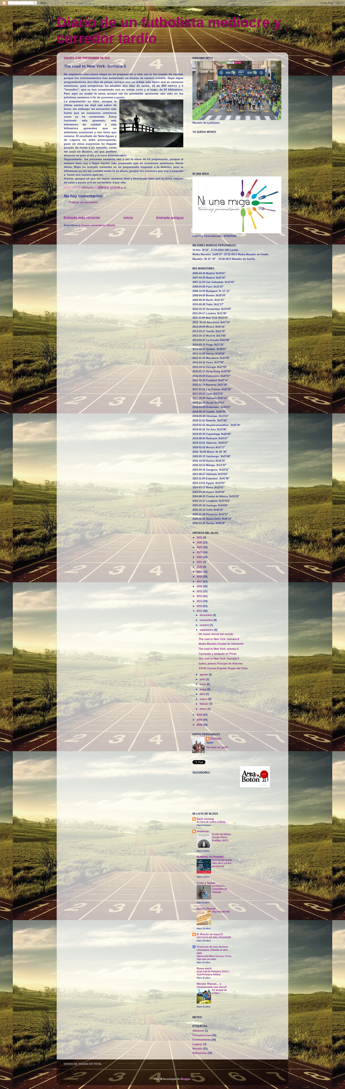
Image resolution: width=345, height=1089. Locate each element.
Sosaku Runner (206, 908)
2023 (200, 552)
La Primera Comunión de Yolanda (219, 889)
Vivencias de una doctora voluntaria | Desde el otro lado (212, 950)
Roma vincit (204, 968)
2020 (200, 567)
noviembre (207, 620)
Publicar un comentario (83, 202)
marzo (204, 699)
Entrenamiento (201, 1039)
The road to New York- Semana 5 (219, 658)
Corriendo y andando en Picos (217, 653)
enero (203, 709)
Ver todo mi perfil (217, 747)
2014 (200, 596)
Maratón (197, 1048)
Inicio (128, 218)
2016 (200, 586)
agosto (204, 674)
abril (203, 694)
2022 (200, 557)
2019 (200, 572)
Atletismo (198, 1030)
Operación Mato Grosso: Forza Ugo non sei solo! (214, 958)
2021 (200, 562)
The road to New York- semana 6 (219, 648)
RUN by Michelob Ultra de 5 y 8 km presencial (222, 863)
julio (203, 679)
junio (203, 684)
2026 (200, 537)
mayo (203, 689)
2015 (200, 591)
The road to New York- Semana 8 (219, 639)
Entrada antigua (169, 218)
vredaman (203, 831)
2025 (200, 542)
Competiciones (201, 1035)
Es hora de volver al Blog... (212, 822)
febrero (204, 704)
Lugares (197, 1044)
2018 (200, 576)
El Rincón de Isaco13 (210, 934)
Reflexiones (199, 1053)
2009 (200, 719)
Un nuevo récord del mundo (216, 634)
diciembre (206, 615)
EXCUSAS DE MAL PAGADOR (214, 937)
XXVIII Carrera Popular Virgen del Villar (223, 668)
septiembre (207, 630)
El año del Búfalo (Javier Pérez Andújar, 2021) (221, 837)
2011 (200, 611)
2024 (200, 547)
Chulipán (88, 187)
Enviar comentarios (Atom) (98, 225)
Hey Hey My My (221, 911)
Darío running (205, 819)
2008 (200, 724)
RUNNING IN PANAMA (210, 857)
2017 (200, 581)
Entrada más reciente (82, 218)
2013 (200, 601)
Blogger (185, 1079)
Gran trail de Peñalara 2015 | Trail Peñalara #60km (213, 973)
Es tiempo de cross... (219, 992)
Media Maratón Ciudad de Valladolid (221, 644)
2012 (200, 606)
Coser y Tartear (206, 883)
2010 (200, 715)
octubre (205, 625)
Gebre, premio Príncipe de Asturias (220, 663)
